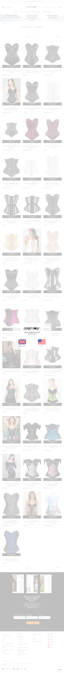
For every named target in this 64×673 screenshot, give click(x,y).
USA (42, 346)
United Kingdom (22, 346)
